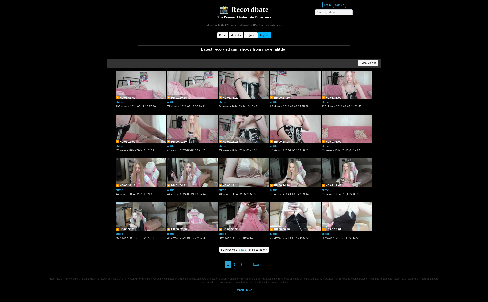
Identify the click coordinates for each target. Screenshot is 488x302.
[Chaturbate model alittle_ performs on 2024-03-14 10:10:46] (244, 84)
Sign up (339, 4)
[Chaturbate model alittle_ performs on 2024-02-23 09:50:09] (295, 128)
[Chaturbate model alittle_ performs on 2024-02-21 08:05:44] (192, 172)
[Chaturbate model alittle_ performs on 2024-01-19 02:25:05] (192, 216)
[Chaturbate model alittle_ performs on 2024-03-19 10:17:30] (141, 84)
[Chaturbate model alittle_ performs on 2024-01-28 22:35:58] (347, 172)
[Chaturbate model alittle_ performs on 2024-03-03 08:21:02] (192, 128)
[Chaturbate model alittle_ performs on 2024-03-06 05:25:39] (295, 84)
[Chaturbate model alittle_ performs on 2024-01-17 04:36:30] (295, 216)
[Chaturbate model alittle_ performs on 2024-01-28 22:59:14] (295, 172)
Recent (222, 35)
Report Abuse (244, 289)
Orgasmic (251, 35)
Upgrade (264, 35)
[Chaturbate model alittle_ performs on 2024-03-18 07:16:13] (192, 84)
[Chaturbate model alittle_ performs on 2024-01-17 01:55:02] (347, 216)
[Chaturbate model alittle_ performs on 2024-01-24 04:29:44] (141, 216)
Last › (257, 264)
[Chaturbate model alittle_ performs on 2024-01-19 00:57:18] (244, 216)
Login (327, 4)
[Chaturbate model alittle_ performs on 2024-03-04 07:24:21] (141, 128)
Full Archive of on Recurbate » (244, 249)
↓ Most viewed (367, 62)
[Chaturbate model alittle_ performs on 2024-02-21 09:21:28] (141, 172)
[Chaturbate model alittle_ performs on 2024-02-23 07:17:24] (347, 128)
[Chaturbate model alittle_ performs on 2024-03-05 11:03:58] (347, 84)
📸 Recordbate (244, 9)
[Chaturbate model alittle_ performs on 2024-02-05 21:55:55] (244, 172)
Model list (235, 35)
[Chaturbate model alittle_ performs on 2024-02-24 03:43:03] (244, 128)
